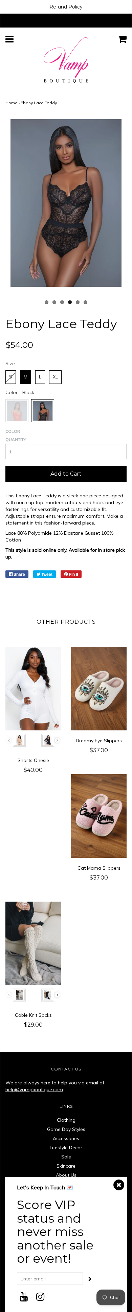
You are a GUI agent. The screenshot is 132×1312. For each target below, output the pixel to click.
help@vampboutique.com (34, 1089)
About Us (66, 1175)
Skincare (66, 1166)
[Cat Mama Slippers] (99, 816)
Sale (66, 1157)
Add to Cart (66, 474)
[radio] (10, 377)
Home (11, 102)
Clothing (66, 1120)
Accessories (66, 1138)
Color (12, 431)
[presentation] (57, 740)
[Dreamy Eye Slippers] (99, 688)
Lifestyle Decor (66, 1148)
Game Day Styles (66, 1129)
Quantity (15, 439)
